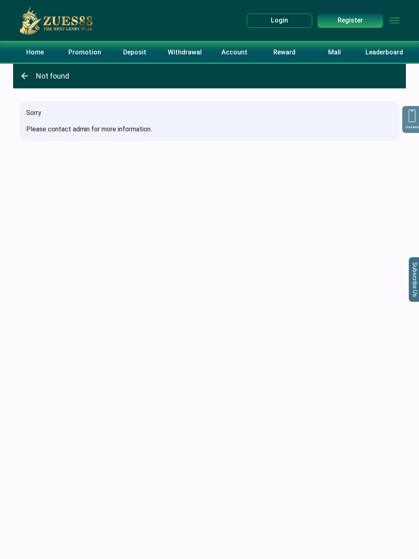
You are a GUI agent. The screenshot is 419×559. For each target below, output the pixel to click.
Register (350, 20)
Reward (284, 52)
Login (279, 20)
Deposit (134, 52)
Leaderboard (384, 52)
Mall (334, 52)
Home (35, 52)
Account (234, 52)
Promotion (84, 52)
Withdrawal (185, 52)
